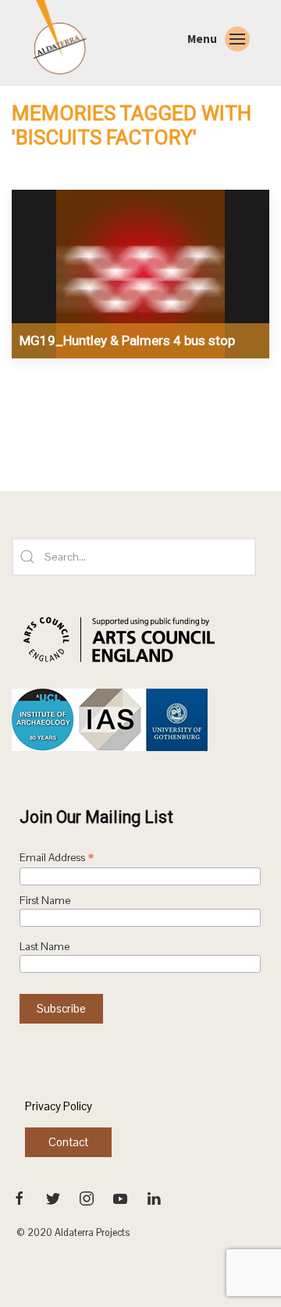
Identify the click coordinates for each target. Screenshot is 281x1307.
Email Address (57, 858)
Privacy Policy (58, 1106)
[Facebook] (21, 1196)
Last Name (44, 946)
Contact (68, 1141)
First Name (45, 900)
